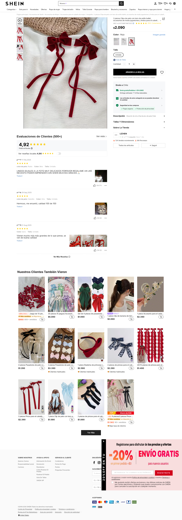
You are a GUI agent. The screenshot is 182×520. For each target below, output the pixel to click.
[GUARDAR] (162, 72)
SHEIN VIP (40, 480)
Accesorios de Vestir (36, 14)
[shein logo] (15, 3)
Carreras (21, 467)
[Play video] (65, 73)
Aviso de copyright (46, 512)
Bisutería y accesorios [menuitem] (119, 9)
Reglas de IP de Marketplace (27, 512)
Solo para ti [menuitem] (23, 9)
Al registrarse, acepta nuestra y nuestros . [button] (141, 478)
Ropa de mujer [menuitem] (54, 9)
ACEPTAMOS (97, 498)
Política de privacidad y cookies (45, 509)
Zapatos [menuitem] (132, 9)
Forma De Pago (60, 464)
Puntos (57, 467)
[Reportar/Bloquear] (105, 185)
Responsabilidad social (26, 464)
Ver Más (91, 433)
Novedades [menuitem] (34, 9)
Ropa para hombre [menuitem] (102, 9)
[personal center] (155, 3)
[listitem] (31, 300)
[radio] (116, 42)
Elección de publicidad (72, 512)
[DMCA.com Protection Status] (100, 507)
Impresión (58, 512)
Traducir (19, 176)
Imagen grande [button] (159, 35)
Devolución (40, 464)
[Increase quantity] (133, 64)
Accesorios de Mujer (52, 14)
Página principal (22, 14)
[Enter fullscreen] (104, 127)
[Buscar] (121, 3)
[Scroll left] (172, 9)
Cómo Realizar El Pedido (42, 470)
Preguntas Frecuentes (62, 470)
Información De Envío (44, 461)
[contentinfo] (129, 502)
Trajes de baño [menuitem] (67, 9)
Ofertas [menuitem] (44, 9)
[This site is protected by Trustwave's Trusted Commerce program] (94, 507)
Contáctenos (59, 461)
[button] (170, 3)
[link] (160, 3)
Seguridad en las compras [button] (129, 105)
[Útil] (94, 185)
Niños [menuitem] (78, 9)
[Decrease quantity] (124, 64)
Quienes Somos (23, 461)
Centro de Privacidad (25, 509)
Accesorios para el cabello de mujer (72, 14)
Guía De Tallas (41, 477)
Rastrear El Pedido (43, 474)
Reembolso (40, 467)
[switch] (59, 153)
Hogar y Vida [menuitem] (169, 9)
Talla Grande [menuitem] (87, 9)
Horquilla (89, 14)
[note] (57, 372)
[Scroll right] (175, 9)
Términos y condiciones (67, 509)
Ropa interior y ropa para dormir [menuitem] (150, 9)
